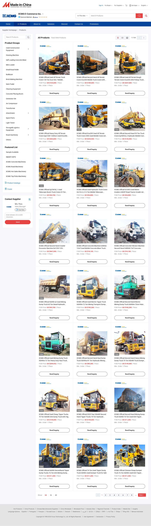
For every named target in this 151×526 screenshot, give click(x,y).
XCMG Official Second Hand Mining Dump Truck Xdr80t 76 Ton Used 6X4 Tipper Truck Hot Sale (129, 416)
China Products (29, 509)
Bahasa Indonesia (137, 511)
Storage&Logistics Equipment (12, 128)
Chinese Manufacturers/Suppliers (47, 509)
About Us (37, 24)
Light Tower (10, 123)
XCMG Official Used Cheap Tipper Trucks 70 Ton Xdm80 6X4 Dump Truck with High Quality (54, 416)
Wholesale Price (79, 509)
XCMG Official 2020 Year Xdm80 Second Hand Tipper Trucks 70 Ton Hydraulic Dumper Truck (91, 416)
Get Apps (134, 5)
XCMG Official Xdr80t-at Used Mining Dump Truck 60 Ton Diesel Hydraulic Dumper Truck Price (52, 304)
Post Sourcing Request (146, 15)
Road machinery (12, 135)
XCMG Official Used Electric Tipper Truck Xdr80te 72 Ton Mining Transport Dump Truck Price (91, 304)
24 (46, 495)
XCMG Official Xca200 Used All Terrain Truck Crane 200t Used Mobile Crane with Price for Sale (92, 135)
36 (51, 495)
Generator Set (11, 98)
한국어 (91, 511)
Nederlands (76, 511)
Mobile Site (126, 509)
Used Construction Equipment (13, 49)
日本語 (98, 511)
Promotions (94, 24)
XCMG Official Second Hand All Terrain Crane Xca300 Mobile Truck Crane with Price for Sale (91, 79)
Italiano (60, 511)
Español (24, 511)
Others (8, 140)
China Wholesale (66, 509)
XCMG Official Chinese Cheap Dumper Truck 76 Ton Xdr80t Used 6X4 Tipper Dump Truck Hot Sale (128, 472)
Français (41, 511)
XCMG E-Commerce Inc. (29, 14)
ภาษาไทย (110, 511)
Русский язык (50, 511)
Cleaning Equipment (13, 89)
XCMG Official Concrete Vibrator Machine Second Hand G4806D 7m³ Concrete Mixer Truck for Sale (129, 248)
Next (141, 495)
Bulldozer (9, 74)
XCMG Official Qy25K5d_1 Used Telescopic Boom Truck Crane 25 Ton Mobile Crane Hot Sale (52, 192)
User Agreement (89, 517)
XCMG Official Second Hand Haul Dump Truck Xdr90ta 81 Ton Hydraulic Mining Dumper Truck (91, 360)
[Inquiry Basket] (126, 5)
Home (8, 24)
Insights (135, 509)
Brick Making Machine (14, 79)
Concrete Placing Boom (14, 94)
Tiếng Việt (125, 511)
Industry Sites (90, 509)
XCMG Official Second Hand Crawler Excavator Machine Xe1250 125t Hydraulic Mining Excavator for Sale (52, 248)
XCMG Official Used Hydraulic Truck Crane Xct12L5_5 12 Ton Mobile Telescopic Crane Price (92, 192)
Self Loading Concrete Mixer (16, 60)
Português (32, 511)
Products (23, 24)
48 (56, 495)
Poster (9, 189)
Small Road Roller (12, 69)
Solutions (50, 24)
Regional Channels (103, 509)
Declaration (100, 517)
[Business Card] (30, 199)
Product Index (116, 509)
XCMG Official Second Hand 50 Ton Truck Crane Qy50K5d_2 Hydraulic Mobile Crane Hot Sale (129, 135)
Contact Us (79, 24)
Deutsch (67, 511)
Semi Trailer (10, 84)
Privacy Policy (110, 517)
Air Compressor (11, 103)
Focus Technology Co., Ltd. (60, 517)
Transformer (10, 108)
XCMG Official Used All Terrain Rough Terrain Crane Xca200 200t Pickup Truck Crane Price (129, 79)
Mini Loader (10, 65)
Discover (64, 24)
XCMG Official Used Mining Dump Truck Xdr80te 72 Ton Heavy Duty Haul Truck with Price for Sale (53, 360)
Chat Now (21, 210)
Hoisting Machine (12, 55)
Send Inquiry (54, 93)
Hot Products (17, 509)
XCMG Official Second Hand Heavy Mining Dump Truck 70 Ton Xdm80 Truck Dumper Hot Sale (129, 360)
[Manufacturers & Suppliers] (17, 4)
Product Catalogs (13, 183)
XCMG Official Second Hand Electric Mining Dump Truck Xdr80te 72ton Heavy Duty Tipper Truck (129, 304)
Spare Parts (10, 118)
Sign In (101, 5)
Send (18, 222)
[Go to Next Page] (144, 37)
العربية (84, 511)
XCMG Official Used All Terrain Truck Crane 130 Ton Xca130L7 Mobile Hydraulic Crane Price (52, 79)
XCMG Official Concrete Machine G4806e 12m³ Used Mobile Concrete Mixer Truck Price (92, 248)
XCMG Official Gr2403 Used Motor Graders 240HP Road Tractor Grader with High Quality (129, 192)
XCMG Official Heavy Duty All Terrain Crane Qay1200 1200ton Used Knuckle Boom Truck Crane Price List (53, 135)
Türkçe (118, 511)
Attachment (10, 113)
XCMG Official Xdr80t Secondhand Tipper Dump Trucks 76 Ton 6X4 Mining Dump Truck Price (54, 472)
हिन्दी (103, 511)
